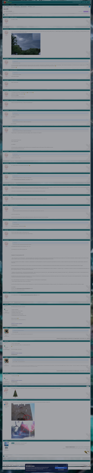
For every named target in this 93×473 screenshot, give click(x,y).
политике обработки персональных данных (31, 470)
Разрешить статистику (61, 467)
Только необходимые (61, 469)
